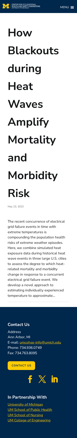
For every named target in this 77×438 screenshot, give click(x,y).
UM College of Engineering (29, 420)
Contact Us (21, 365)
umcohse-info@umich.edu (40, 342)
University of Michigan (25, 404)
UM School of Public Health (30, 409)
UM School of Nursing (25, 415)
